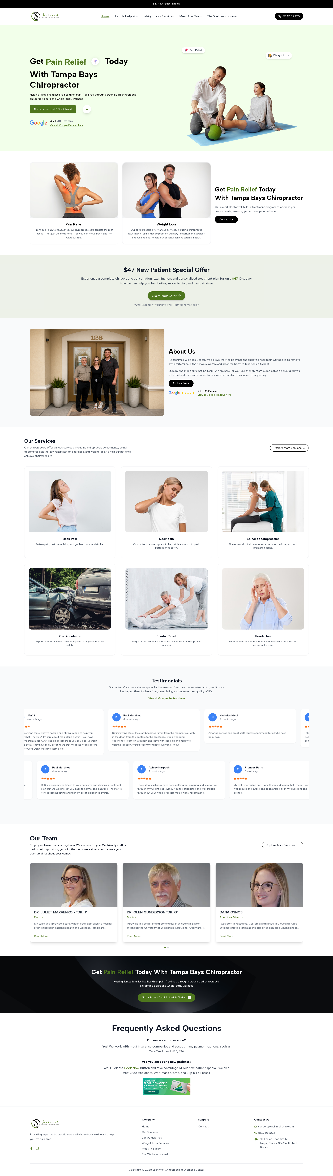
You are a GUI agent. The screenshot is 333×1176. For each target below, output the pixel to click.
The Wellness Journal (222, 16)
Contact (203, 1126)
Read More (41, 936)
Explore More (181, 383)
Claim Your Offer (164, 296)
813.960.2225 (266, 1132)
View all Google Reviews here (66, 125)
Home (105, 16)
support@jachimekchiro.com (276, 1126)
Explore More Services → (289, 448)
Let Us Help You (126, 16)
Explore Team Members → (282, 845)
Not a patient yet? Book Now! (53, 109)
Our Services (150, 1132)
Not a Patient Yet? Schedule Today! (164, 997)
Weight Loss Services (159, 16)
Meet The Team (190, 16)
